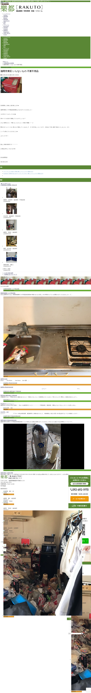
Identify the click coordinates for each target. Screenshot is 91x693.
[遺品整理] (4, 546)
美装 (72, 629)
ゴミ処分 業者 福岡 (8, 273)
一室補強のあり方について (10, 274)
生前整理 (74, 623)
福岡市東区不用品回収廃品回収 (8, 420)
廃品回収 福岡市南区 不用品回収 (9, 395)
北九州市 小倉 (5, 412)
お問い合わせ (5, 4)
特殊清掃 (74, 627)
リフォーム (74, 630)
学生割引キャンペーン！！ (7, 403)
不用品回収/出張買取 (6, 67)
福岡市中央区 (4, 379)
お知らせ (74, 621)
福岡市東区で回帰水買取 (7, 472)
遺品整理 (74, 624)
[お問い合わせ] (4, 551)
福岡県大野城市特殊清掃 (7, 387)
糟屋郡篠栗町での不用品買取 (8, 293)
